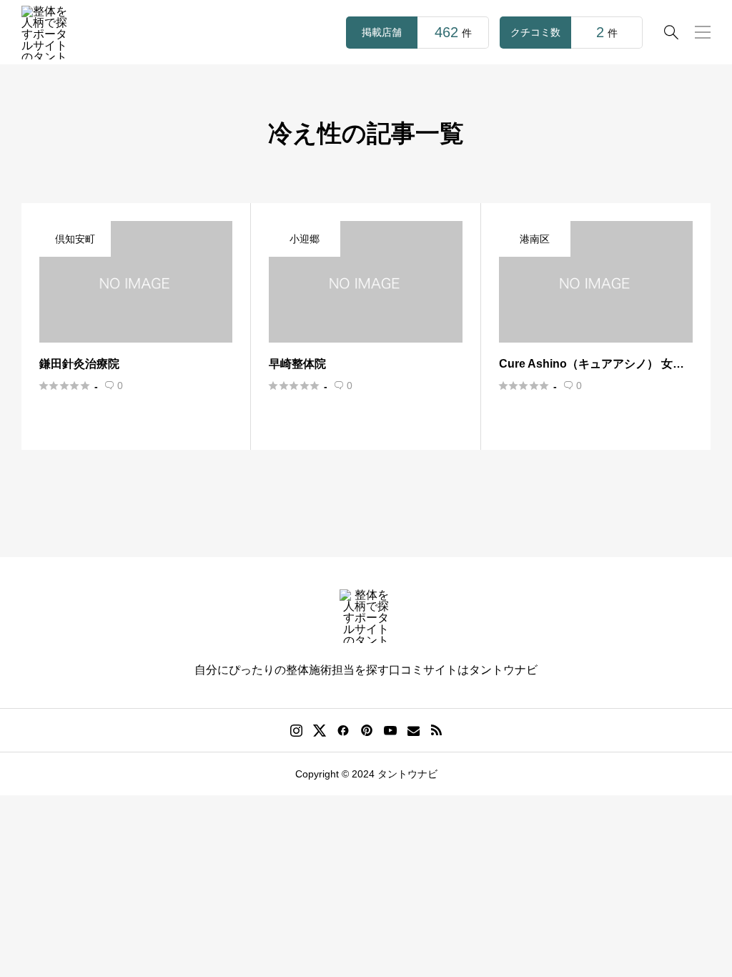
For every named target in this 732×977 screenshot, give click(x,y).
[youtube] (390, 730)
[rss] (436, 731)
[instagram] (296, 730)
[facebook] (343, 730)
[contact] (413, 731)
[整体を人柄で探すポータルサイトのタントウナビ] (48, 32)
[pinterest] (366, 730)
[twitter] (319, 730)
